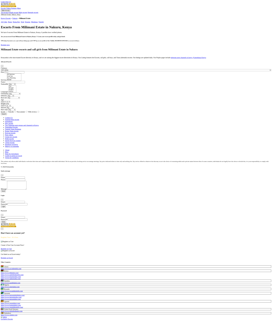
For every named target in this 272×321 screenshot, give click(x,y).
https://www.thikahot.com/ (10, 273)
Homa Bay (16, 22)
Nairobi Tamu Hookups (13, 129)
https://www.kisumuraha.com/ (11, 277)
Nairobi (41, 22)
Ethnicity (4, 96)
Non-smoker (21, 112)
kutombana (9, 121)
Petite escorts (9, 139)
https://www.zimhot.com (9, 315)
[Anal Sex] (14, 76)
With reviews (32, 112)
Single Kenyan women (13, 141)
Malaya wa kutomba (12, 146)
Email (3, 177)
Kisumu (27, 22)
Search (4, 114)
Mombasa (34, 22)
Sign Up (8, 2)
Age (2, 100)
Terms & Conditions (12, 158)
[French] (12, 92)
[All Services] (14, 74)
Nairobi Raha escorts (12, 120)
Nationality (4, 84)
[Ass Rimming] (14, 78)
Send (3, 191)
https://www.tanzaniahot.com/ (11, 299)
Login (3, 2)
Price (2, 72)
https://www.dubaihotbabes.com (11, 311)
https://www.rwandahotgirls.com (12, 291)
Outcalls (11, 112)
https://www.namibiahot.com (10, 283)
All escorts (4, 12)
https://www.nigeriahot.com (10, 287)
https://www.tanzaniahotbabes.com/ (13, 295)
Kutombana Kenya (199, 57)
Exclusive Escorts (7, 319)
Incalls (3, 112)
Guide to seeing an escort (13, 156)
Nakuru (14, 18)
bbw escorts (9, 123)
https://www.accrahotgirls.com (11, 269)
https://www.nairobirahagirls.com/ (12, 275)
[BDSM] (14, 80)
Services (3, 80)
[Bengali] (12, 88)
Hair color (4, 110)
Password (4, 204)
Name (3, 82)
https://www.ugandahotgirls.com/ (12, 307)
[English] (12, 90)
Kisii (22, 22)
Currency (4, 68)
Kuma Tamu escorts (11, 131)
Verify (3, 222)
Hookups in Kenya (11, 144)
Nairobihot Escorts (11, 127)
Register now (5, 45)
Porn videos (9, 135)
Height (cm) (5, 104)
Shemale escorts (33, 12)
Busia (10, 22)
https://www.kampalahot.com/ (11, 305)
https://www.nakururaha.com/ (11, 279)
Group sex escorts (11, 137)
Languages (4, 92)
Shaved (3, 107)
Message (4, 189)
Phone (3, 180)
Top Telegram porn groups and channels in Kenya (22, 125)
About (7, 150)
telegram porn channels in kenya (181, 57)
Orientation (4, 94)
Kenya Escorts (6, 18)
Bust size (4, 98)
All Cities (4, 22)
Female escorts (13, 12)
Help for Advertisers (12, 154)
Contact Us (9, 118)
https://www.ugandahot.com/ (10, 303)
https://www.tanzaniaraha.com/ (11, 297)
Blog (6, 152)
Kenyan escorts (10, 133)
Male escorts (6, 10)
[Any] (12, 86)
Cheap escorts (9, 142)
